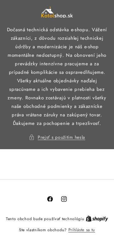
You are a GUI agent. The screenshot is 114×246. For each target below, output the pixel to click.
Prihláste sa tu (81, 230)
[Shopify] (97, 219)
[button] (57, 137)
